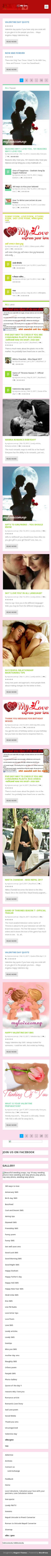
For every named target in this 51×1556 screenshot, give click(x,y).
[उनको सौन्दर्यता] (8, 264)
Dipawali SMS (11, 1222)
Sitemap (8, 1529)
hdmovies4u (8, 1543)
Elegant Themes (20, 1553)
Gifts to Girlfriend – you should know (24, 526)
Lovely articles (35, 443)
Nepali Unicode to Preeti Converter (20, 1517)
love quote (9, 1499)
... (36, 80)
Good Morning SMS (13, 1258)
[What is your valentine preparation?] (26, 1080)
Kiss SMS (9, 1301)
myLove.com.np (12, 154)
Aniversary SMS (11, 1192)
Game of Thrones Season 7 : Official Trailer (28, 374)
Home (7, 1485)
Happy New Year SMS (14, 1289)
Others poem (34, 246)
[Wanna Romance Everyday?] (26, 417)
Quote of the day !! (36, 956)
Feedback (9, 1479)
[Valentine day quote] (8, 390)
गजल (38, 279)
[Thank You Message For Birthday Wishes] (26, 707)
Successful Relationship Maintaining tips (19, 671)
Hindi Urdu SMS (11, 1295)
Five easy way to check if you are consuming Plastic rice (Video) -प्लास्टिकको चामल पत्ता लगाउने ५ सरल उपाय (24, 337)
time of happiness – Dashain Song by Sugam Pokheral (29, 171)
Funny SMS (9, 1240)
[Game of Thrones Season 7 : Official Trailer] (8, 374)
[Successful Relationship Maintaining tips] (26, 643)
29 (41, 1136)
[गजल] (8, 292)
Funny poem (10, 1234)
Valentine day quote (17, 22)
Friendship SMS (11, 1228)
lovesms (8, 1511)
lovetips (8, 1343)
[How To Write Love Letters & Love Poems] (8, 201)
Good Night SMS (12, 1265)
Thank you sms (16, 727)
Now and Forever (15, 53)
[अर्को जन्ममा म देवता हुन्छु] (26, 232)
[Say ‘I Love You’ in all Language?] (26, 571)
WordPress (43, 1553)
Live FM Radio (11, 1307)
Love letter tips (11, 1313)
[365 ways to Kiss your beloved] (8, 188)
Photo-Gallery (11, 1379)
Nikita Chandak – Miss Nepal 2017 (27, 359)
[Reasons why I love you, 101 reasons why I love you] (26, 118)
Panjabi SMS (10, 1373)
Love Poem (41, 265)
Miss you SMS (11, 1349)
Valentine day (35, 1036)
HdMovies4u (18, 1543)
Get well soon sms (13, 1246)
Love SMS (9, 1325)
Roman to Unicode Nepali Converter (20, 1523)
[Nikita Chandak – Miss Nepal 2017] (8, 360)
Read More (12, 41)
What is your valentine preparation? (18, 1104)
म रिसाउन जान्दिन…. (19, 277)
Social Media (10, 1416)
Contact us (10, 1467)
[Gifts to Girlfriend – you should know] (26, 494)
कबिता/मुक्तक (42, 293)
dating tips (10, 1216)
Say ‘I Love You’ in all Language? (23, 593)
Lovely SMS (9, 1337)
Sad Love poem (11, 1409)
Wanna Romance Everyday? (20, 439)
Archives (8, 1461)
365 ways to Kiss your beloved (25, 186)
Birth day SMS (35, 725)
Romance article (10, 446)
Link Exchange (14, 1471)
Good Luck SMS (11, 1252)
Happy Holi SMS (12, 1283)
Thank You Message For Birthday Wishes (24, 719)
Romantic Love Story (14, 1403)
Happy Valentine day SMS (19, 1032)
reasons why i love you (38, 154)
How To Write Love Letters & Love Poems (27, 201)
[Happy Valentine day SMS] (26, 1005)
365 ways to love (12, 1186)
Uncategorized (11, 1428)
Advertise (9, 1455)
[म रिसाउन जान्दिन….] (8, 278)
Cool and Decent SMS (14, 1210)
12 (41, 80)
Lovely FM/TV (10, 1505)
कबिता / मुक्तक (9, 1535)
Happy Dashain (11, 1271)
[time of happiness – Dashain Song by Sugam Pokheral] (8, 172)
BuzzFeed (33, 342)
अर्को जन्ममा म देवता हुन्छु (14, 243)
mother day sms (12, 1355)
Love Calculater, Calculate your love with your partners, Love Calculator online (25, 1492)
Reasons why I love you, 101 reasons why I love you (26, 150)
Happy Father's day (13, 1277)
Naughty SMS (11, 1361)
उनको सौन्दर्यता (17, 263)
